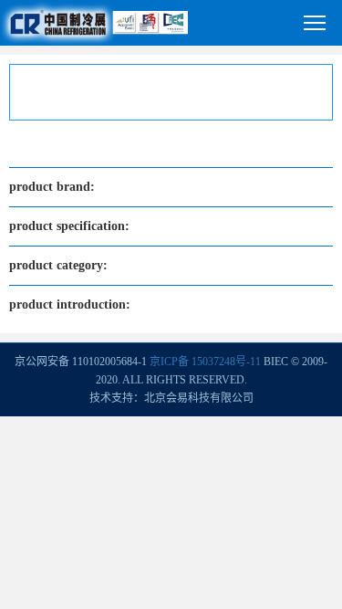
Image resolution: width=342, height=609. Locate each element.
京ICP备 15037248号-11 (205, 361)
